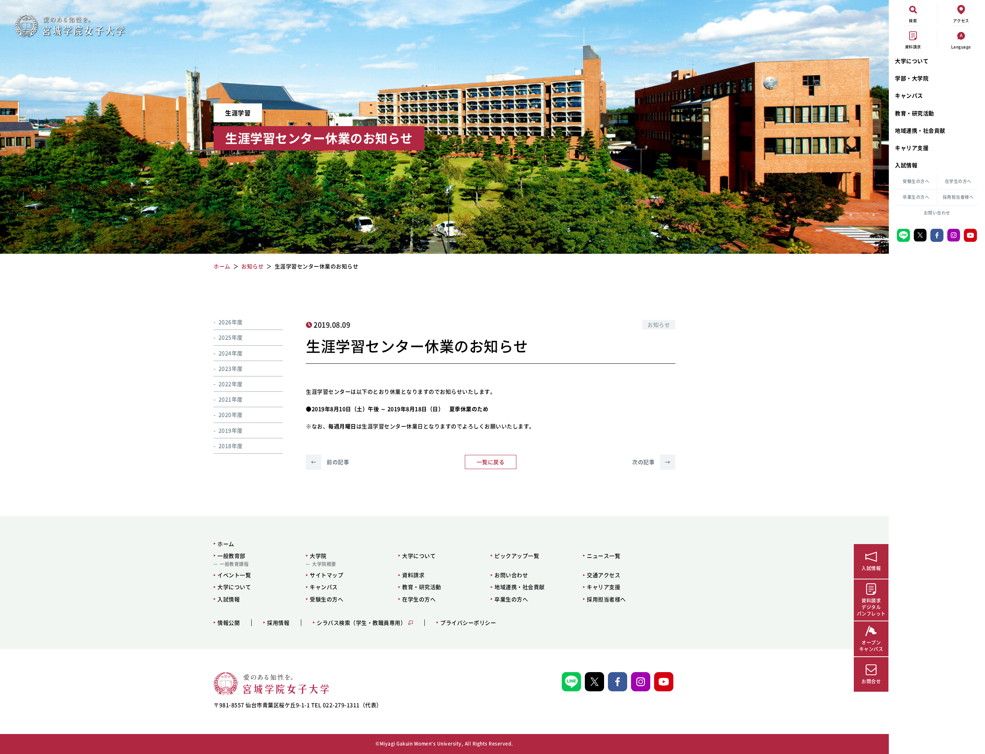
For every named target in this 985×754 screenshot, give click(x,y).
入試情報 (906, 165)
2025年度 (231, 337)
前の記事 (330, 462)
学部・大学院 (911, 78)
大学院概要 (324, 564)
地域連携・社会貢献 (920, 130)
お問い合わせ (937, 213)
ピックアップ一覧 (516, 555)
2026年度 (231, 322)
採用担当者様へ (958, 197)
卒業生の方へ (916, 197)
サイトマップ (326, 575)
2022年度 (231, 384)
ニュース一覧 (603, 555)
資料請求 (413, 575)
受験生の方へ (916, 181)
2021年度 (231, 399)
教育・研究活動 (914, 113)
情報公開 (228, 622)
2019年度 (231, 430)
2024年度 (231, 353)
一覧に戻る (491, 462)
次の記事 (651, 462)
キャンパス (909, 95)
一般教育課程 (234, 564)
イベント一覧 (234, 575)
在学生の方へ (958, 181)
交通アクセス (603, 575)
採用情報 (278, 622)
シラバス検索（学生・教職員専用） (361, 622)
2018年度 (231, 445)
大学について (911, 61)
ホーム (225, 544)
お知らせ (659, 324)
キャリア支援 (911, 147)
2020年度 (231, 414)
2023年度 (231, 368)
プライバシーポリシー (468, 622)
